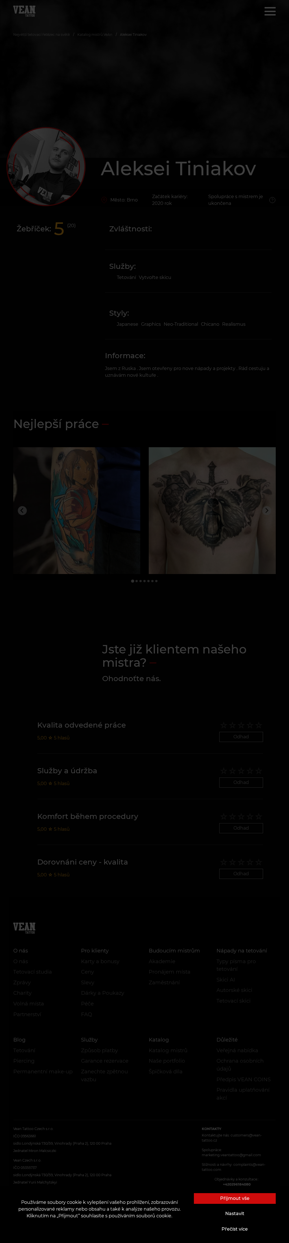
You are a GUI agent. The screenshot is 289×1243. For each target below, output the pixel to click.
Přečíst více (235, 1229)
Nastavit (234, 1213)
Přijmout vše (234, 1198)
